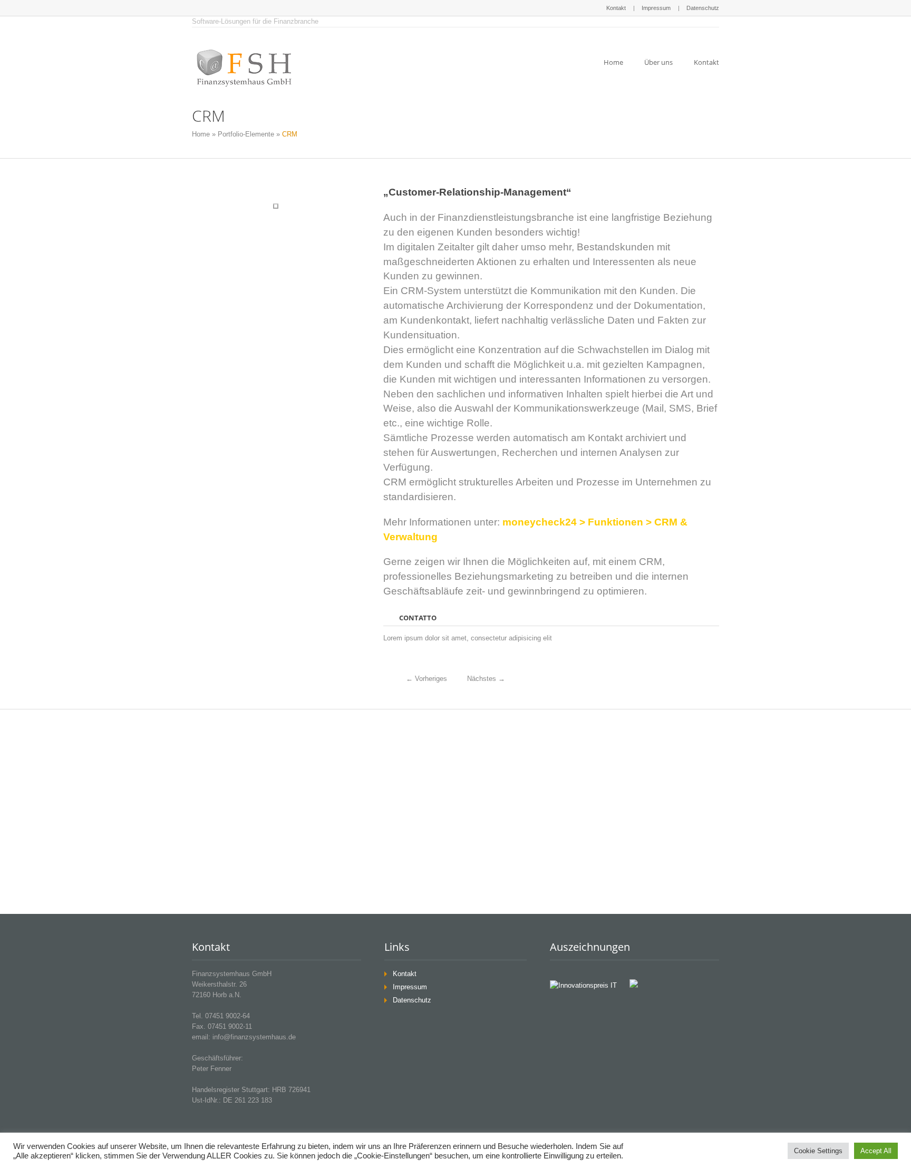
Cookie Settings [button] (818, 1151)
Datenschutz (702, 8)
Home (613, 62)
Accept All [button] (875, 1151)
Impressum (656, 8)
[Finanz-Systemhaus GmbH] (244, 68)
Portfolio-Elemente (246, 134)
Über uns (658, 62)
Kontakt (616, 8)
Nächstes (486, 679)
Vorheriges (426, 679)
